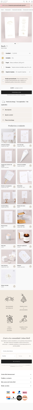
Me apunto (16, 361)
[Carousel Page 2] (16, 43)
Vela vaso (3, 245)
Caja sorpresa (4, 265)
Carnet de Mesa (4, 205)
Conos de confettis (21, 164)
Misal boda (19, 185)
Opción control (9, 115)
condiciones (12, 366)
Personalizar (16, 92)
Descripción (8, 109)
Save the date (20, 144)
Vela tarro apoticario (22, 245)
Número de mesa (21, 205)
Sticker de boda (4, 285)
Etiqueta (19, 265)
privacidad (28, 365)
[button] (31, 5)
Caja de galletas (21, 225)
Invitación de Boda (5, 144)
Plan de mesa (4, 225)
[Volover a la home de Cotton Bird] (5, 2)
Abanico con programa (6, 185)
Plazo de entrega (9, 120)
